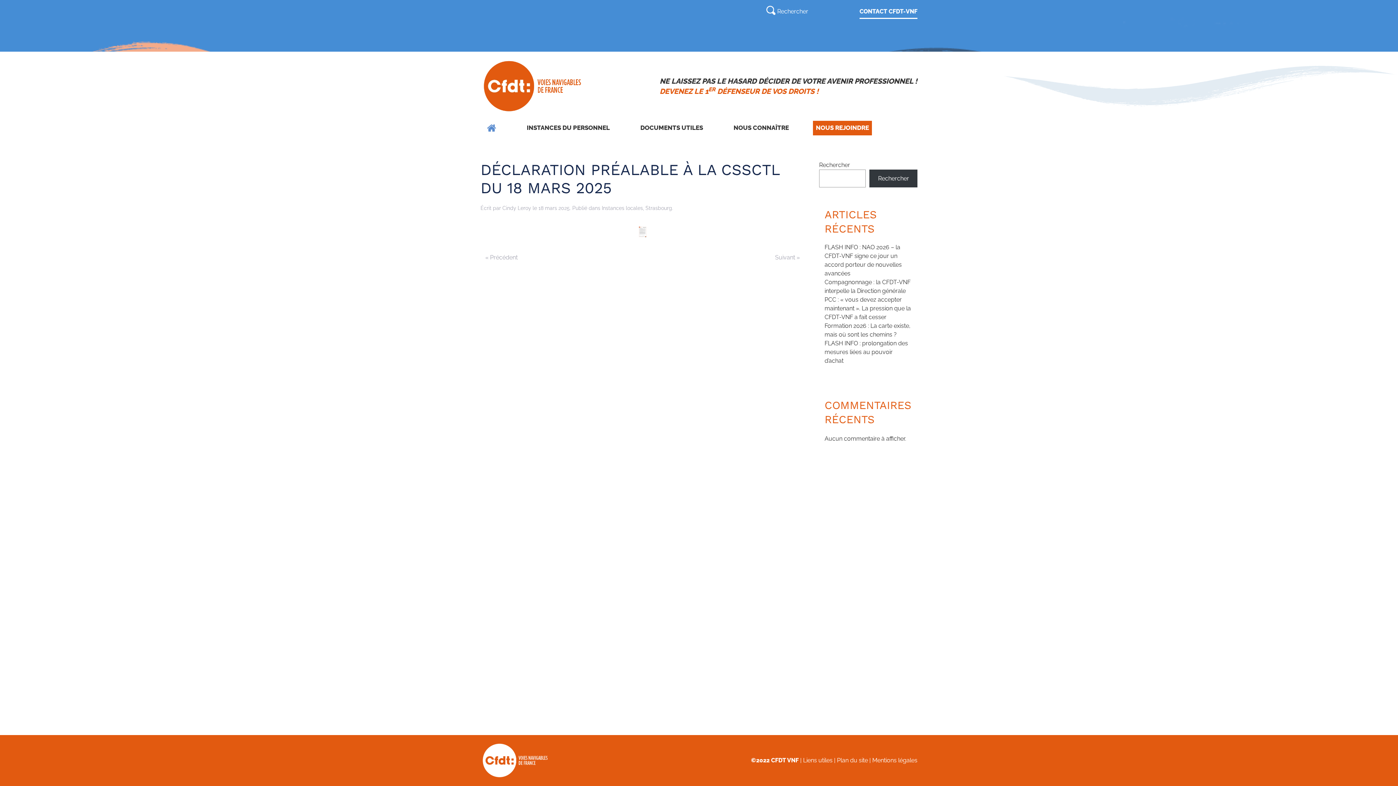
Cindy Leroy (516, 208)
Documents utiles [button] (671, 127)
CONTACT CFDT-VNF (888, 11)
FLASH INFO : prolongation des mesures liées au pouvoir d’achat (866, 352)
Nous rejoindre (842, 127)
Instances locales (622, 208)
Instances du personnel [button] (568, 127)
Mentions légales (894, 760)
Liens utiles (818, 760)
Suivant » (787, 257)
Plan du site (852, 760)
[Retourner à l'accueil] (533, 86)
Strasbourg (658, 208)
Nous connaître (761, 127)
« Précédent (501, 257)
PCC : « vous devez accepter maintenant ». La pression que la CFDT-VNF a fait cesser (868, 308)
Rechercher (834, 165)
